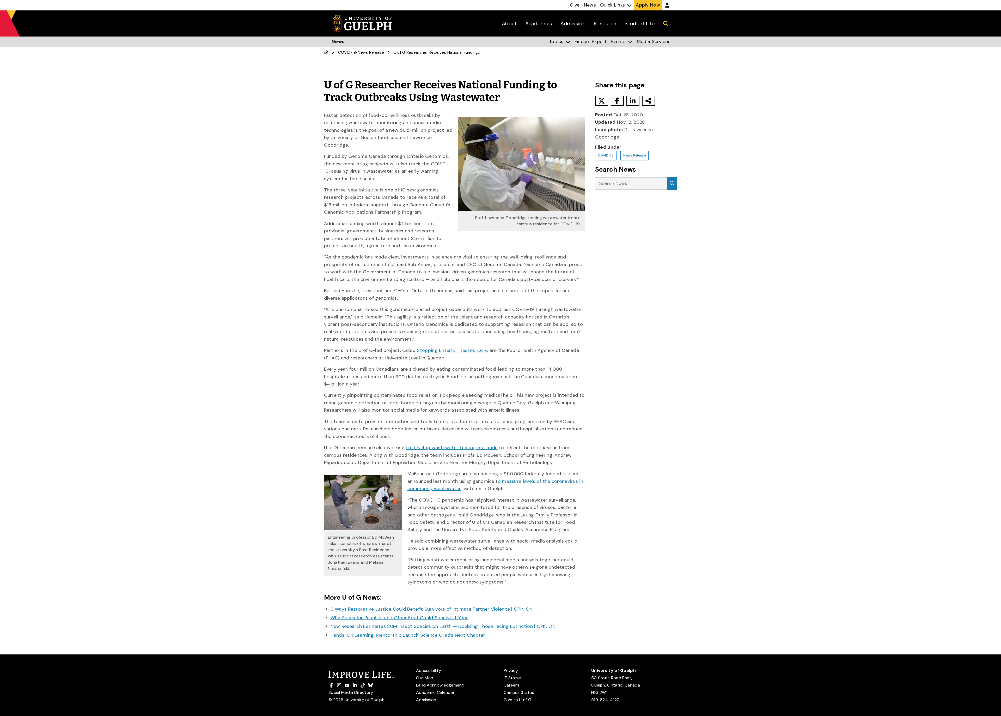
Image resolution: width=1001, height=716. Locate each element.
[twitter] (601, 101)
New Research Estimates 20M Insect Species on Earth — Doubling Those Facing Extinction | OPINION (443, 626)
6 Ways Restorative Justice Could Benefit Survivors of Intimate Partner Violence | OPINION (432, 609)
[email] (648, 101)
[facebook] (617, 101)
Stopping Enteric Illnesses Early (452, 350)
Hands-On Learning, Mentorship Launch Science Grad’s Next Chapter (409, 635)
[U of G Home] (326, 52)
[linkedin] (632, 101)
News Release (371, 52)
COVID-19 (347, 52)
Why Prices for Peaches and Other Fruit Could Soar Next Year (399, 618)
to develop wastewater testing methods (451, 447)
